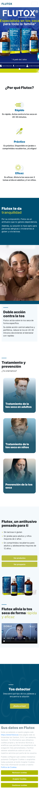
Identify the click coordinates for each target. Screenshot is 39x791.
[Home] (7, 4)
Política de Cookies (8, 767)
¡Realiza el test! (19, 706)
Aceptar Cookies (19, 779)
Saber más (19, 413)
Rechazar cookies (19, 772)
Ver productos (19, 558)
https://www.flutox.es (9, 735)
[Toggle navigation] (34, 3)
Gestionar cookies (19, 785)
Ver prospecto (19, 564)
